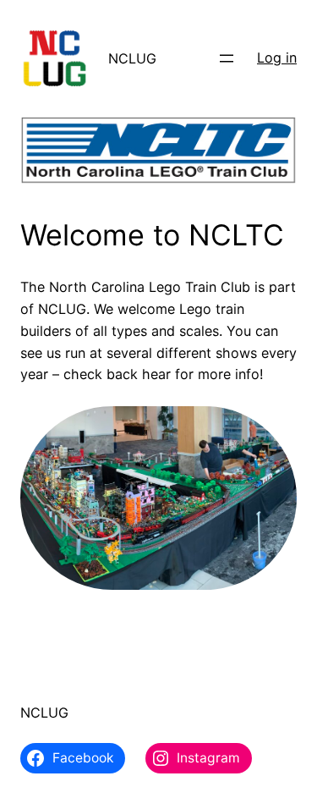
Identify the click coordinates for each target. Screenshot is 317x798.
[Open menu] (226, 58)
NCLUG (132, 58)
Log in (277, 57)
